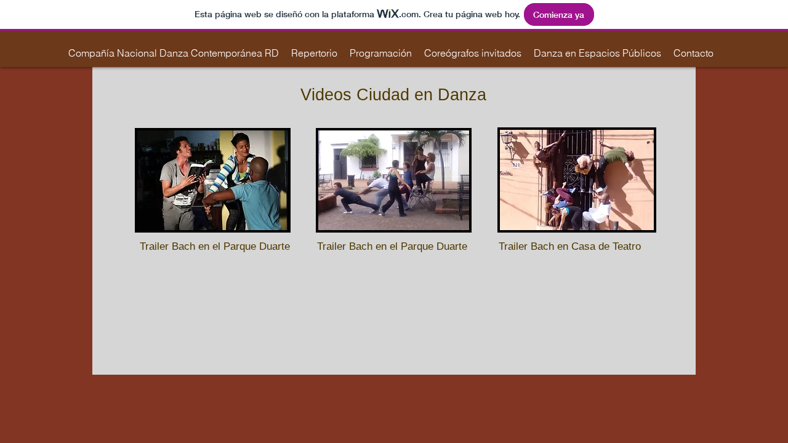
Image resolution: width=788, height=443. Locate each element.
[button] (314, 53)
